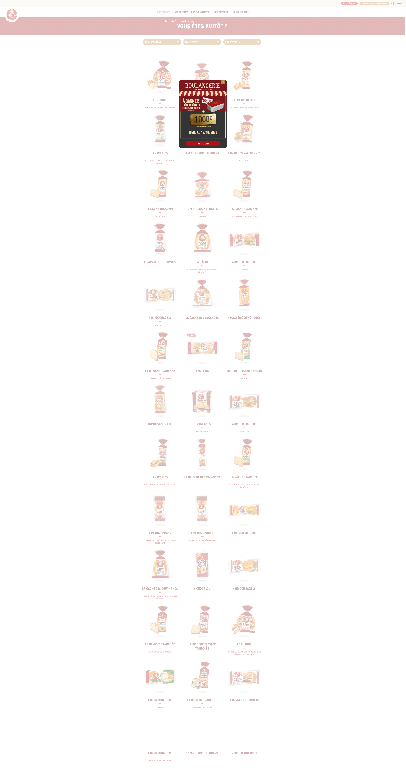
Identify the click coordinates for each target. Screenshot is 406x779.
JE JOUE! (203, 143)
